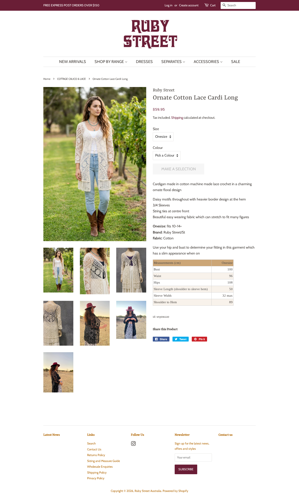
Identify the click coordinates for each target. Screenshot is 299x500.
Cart (213, 5)
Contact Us (94, 449)
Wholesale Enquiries (100, 466)
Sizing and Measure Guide (103, 461)
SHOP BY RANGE (110, 61)
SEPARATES (172, 61)
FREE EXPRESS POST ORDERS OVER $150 (71, 5)
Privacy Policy (95, 478)
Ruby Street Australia (148, 491)
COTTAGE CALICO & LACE (71, 78)
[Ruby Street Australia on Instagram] (133, 444)
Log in (168, 5)
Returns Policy (96, 455)
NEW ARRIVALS (72, 61)
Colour (158, 148)
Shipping (177, 118)
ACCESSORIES (207, 61)
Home (46, 78)
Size (156, 129)
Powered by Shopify (175, 491)
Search (91, 443)
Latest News (51, 435)
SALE (235, 61)
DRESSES (144, 61)
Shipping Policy (97, 472)
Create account (189, 5)
